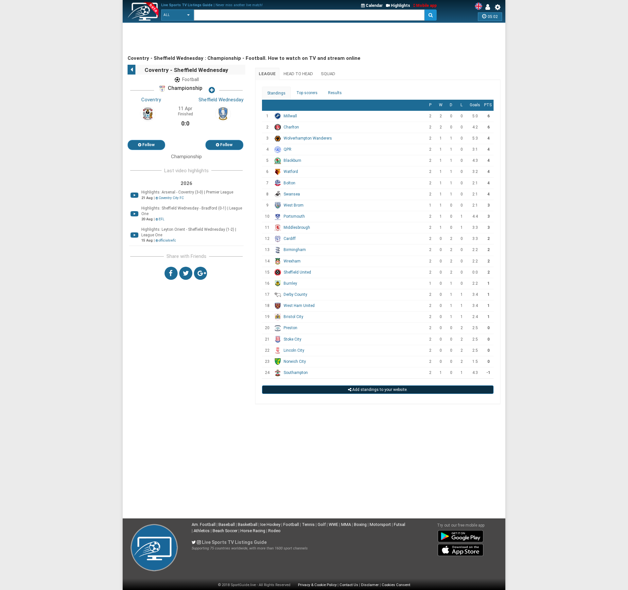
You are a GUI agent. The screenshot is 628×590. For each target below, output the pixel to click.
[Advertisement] (247, 39)
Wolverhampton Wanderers (308, 138)
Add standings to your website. (379, 389)
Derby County (295, 294)
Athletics (202, 530)
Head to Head (298, 73)
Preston (290, 328)
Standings (276, 93)
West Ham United (299, 305)
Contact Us (349, 585)
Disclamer (370, 585)
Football (291, 524)
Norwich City (295, 361)
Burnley (290, 283)
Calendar (374, 5)
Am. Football (204, 524)
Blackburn (292, 160)
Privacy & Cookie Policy (317, 585)
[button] (177, 15)
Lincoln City (294, 350)
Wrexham (292, 261)
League (267, 73)
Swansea (292, 194)
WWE (333, 524)
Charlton (291, 127)
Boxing (360, 524)
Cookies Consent (396, 585)
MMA (346, 524)
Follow (148, 145)
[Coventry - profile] (148, 113)
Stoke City (292, 339)
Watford (291, 171)
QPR (287, 149)
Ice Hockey (270, 524)
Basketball (247, 524)
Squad (328, 73)
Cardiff (290, 238)
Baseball (226, 524)
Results (335, 93)
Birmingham (295, 249)
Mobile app (426, 5)
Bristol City (293, 316)
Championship (184, 88)
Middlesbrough (297, 227)
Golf (322, 524)
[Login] (489, 7)
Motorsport (380, 524)
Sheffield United (297, 272)
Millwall (290, 116)
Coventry (151, 100)
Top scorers (307, 93)
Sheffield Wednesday (221, 100)
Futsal (399, 524)
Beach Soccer (225, 530)
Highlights (400, 5)
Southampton (296, 372)
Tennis (308, 524)
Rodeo (274, 530)
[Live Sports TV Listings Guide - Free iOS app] (460, 548)
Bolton (289, 183)
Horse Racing (252, 530)
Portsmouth (294, 216)
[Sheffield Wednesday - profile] (223, 113)
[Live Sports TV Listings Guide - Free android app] (460, 535)
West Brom (294, 205)
